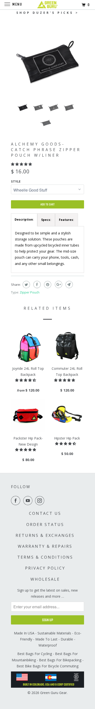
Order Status (45, 524)
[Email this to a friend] (68, 284)
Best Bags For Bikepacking (60, 660)
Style (15, 181)
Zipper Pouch (29, 292)
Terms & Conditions (45, 557)
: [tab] (24, 219)
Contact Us (45, 513)
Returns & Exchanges (45, 535)
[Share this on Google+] (58, 284)
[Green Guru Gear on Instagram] (40, 500)
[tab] (46, 219)
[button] (22, 164)
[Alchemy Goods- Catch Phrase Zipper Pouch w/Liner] (47, 61)
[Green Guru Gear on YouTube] (28, 500)
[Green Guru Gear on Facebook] (16, 500)
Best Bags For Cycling (34, 653)
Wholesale (45, 579)
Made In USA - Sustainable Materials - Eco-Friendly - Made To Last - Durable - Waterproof (47, 639)
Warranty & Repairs (45, 546)
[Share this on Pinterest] (47, 284)
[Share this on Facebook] (36, 284)
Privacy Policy (45, 568)
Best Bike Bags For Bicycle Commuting (47, 666)
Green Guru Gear (53, 692)
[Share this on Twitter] (25, 284)
